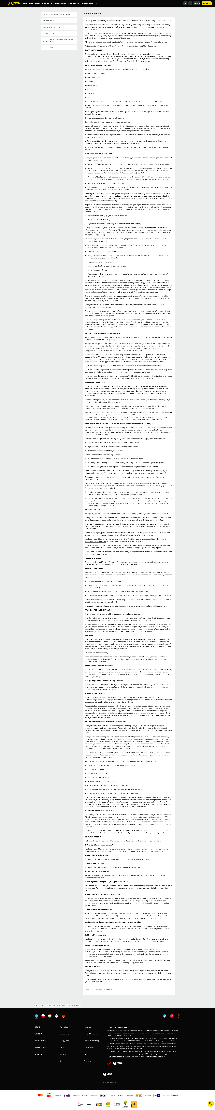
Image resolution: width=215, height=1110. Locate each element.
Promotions (47, 3)
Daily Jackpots (42, 1041)
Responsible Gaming (91, 1041)
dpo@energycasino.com (142, 61)
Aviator (38, 1054)
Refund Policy (49, 33)
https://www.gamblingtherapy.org (120, 1056)
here (122, 402)
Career (62, 1061)
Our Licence (48, 48)
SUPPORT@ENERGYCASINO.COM (98, 952)
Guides (62, 1048)
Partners (63, 1054)
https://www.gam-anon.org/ (156, 1054)
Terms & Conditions (91, 1034)
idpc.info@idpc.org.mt (104, 941)
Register (206, 3)
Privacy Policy (49, 21)
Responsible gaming (51, 27)
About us (87, 1027)
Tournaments (60, 3)
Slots (25, 3)
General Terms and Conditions (56, 15)
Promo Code (87, 3)
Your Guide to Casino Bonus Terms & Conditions (58, 40)
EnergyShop (73, 3)
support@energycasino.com (95, 541)
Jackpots (39, 1034)
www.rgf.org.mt (140, 1054)
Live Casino (34, 3)
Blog (85, 1054)
